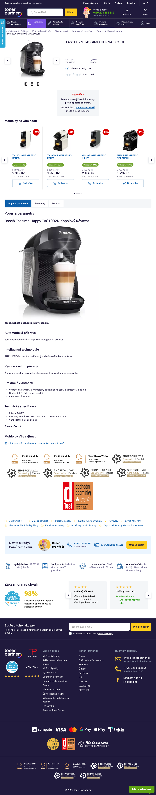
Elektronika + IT (27, 31)
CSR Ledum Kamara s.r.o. (92, 660)
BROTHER (84, 690)
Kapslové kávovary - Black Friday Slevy (123, 525)
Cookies (46, 685)
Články (107, 3)
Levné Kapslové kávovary (83, 525)
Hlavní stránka (11, 31)
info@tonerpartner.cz (112, 545)
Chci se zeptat (136, 545)
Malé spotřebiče (44, 31)
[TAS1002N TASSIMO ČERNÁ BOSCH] (32, 77)
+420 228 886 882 (103, 12)
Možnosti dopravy (91, 3)
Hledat (70, 12)
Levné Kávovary (133, 521)
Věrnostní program (52, 689)
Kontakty (131, 3)
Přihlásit (127, 14)
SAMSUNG (84, 686)
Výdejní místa (49, 672)
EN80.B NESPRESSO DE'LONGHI (127, 157)
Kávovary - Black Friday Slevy (23, 525)
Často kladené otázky (53, 693)
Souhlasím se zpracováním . (93, 633)
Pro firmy (119, 3)
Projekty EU (48, 706)
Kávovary (100, 31)
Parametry (40, 203)
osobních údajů (105, 633)
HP (80, 677)
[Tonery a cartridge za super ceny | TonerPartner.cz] (14, 12)
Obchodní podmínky (53, 676)
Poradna (56, 203)
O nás (82, 656)
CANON (83, 681)
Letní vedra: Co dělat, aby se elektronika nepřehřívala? (36, 443)
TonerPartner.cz (88, 650)
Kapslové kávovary (115, 31)
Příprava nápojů (61, 31)
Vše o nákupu (51, 650)
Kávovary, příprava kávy (82, 31)
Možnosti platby (50, 668)
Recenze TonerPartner (54, 710)
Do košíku (28, 183)
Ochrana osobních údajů (55, 681)
